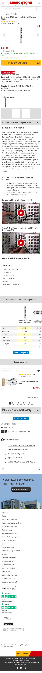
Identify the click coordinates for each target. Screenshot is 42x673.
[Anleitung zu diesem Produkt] (26, 113)
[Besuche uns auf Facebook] (17, 668)
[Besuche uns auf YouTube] (25, 668)
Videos (4, 554)
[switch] (14, 589)
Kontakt (17, 658)
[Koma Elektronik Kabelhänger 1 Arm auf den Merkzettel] (38, 370)
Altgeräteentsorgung (11, 439)
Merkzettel (8, 427)
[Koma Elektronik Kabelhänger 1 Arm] (9, 382)
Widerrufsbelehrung (19, 660)
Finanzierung (7, 530)
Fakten (4, 516)
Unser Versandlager (9, 568)
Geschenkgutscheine (9, 575)
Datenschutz (31, 658)
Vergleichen (33, 398)
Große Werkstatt (8, 547)
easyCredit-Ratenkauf (10, 533)
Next (37, 35)
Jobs (3, 544)
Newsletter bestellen (20, 489)
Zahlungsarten (7, 561)
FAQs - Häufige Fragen (10, 519)
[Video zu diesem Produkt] (16, 113)
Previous (4, 35)
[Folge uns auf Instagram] (21, 668)
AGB (27, 660)
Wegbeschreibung (8, 579)
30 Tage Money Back (9, 526)
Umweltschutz (7, 572)
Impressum (23, 658)
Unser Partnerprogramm (11, 537)
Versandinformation (9, 558)
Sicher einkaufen (8, 565)
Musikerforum (10, 658)
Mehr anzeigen (20, 352)
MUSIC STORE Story (9, 540)
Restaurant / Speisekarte (11, 551)
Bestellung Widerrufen (10, 582)
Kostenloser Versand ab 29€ (12, 523)
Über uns (5, 512)
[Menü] (16, 587)
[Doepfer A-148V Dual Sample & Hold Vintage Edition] (6, 102)
